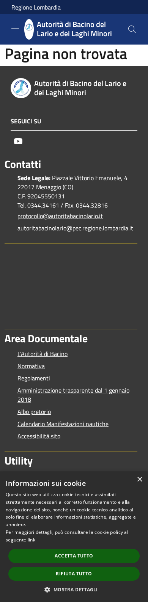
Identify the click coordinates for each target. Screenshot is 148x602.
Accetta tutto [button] (74, 555)
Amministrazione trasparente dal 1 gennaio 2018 (73, 395)
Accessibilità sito (38, 436)
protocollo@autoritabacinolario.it (60, 215)
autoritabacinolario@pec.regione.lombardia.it (75, 228)
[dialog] (74, 536)
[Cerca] (132, 29)
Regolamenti (33, 378)
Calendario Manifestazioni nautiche (63, 423)
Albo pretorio (34, 411)
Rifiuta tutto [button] (74, 573)
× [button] (139, 479)
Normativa (31, 365)
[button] (74, 589)
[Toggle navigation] (15, 28)
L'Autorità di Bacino (42, 353)
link (31, 540)
